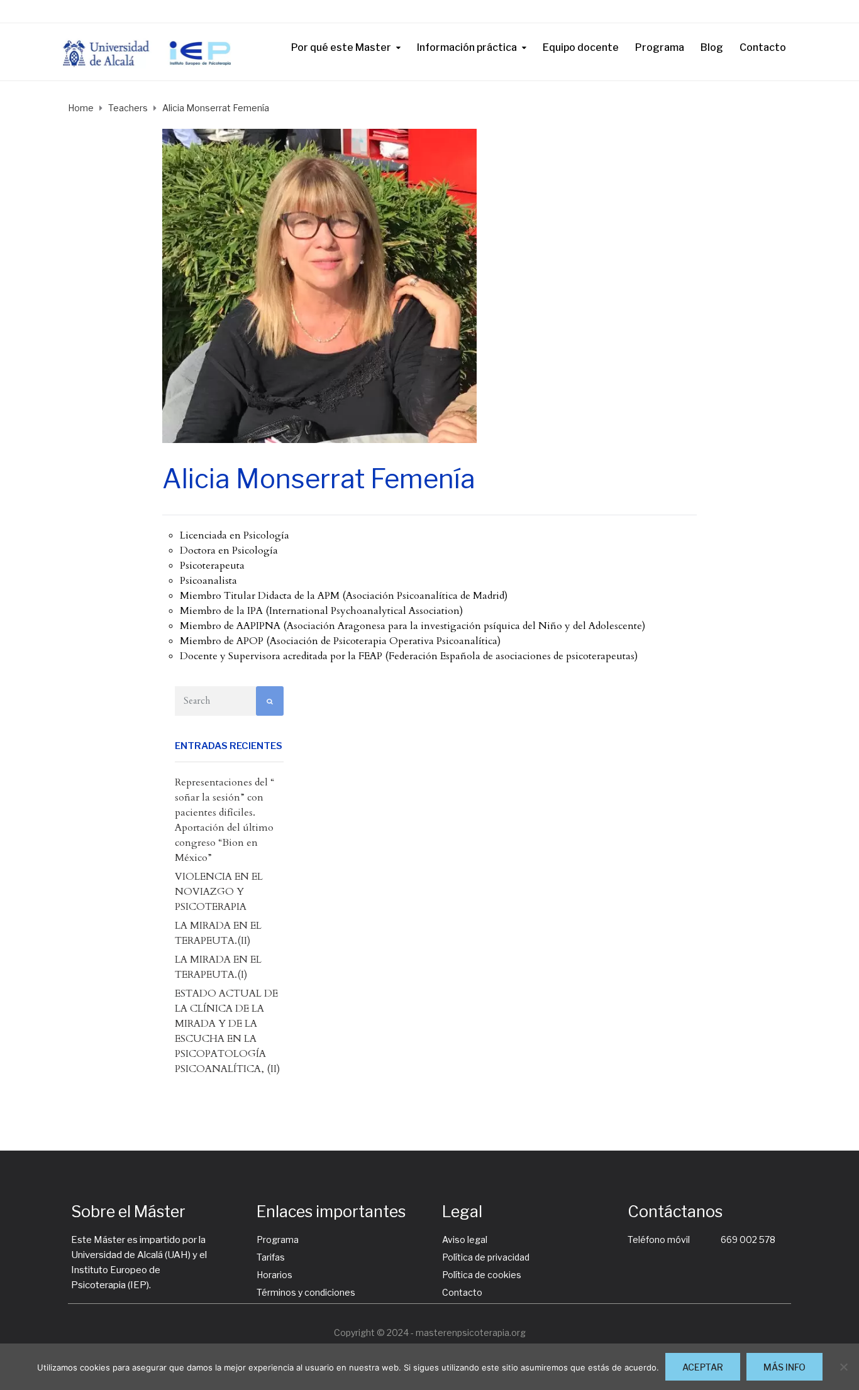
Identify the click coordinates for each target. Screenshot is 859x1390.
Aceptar (702, 1367)
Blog (712, 47)
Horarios (274, 1274)
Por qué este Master (341, 47)
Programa (659, 47)
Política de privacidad (485, 1257)
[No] (843, 1366)
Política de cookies (481, 1274)
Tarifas (271, 1257)
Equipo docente (581, 47)
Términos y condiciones (306, 1292)
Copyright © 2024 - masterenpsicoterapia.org (430, 1332)
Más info (784, 1367)
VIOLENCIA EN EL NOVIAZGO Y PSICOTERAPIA (219, 892)
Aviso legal (464, 1239)
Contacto (763, 47)
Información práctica (467, 47)
